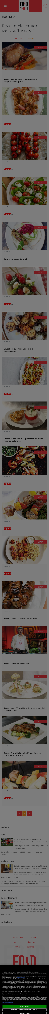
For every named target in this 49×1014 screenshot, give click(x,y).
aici (19, 985)
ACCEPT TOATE (24, 1006)
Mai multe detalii (20, 977)
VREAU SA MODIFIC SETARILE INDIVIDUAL (24, 1010)
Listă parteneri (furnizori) (7, 1002)
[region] (24, 989)
